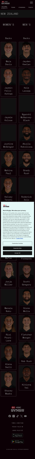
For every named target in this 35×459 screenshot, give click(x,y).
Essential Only (17, 248)
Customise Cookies (17, 243)
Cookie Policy (19, 238)
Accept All (17, 253)
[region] (17, 229)
